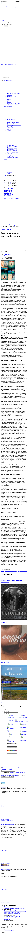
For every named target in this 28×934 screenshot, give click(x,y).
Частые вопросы (16, 906)
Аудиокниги (10, 127)
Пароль (6, 24)
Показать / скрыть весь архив (11, 198)
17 (4, 183)
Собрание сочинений (12, 104)
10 (4, 182)
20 (10, 183)
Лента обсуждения (12, 150)
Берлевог (3, 787)
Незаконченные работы (13, 122)
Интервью (9, 126)
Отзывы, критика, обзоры (14, 125)
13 (10, 182)
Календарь (9, 172)
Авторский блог (11, 119)
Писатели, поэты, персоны (14, 103)
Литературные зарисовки (13, 93)
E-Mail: (5, 22)
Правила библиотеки (12, 152)
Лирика (9, 102)
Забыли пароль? (12, 64)
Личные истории (11, 96)
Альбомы (9, 129)
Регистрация (4, 64)
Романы (9, 100)
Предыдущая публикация (7, 571)
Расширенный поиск (12, 157)
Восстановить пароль (9, 916)
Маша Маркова (6, 229)
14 (12, 182)
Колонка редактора (12, 148)
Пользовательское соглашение (12, 913)
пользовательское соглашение (17, 772)
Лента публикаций (12, 149)
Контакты (9, 153)
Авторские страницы (12, 120)
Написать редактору (20, 911)
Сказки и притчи (11, 97)
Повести (9, 99)
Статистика (10, 156)
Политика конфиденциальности (12, 912)
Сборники (9, 130)
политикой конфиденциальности (9, 775)
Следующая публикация (20, 571)
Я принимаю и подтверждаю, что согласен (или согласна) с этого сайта (13, 774)
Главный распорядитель (7, 824)
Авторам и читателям (12, 146)
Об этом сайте (10, 145)
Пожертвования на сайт (18, 908)
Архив (8, 173)
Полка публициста (12, 123)
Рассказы (9, 95)
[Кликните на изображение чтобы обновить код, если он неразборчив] (14, 769)
